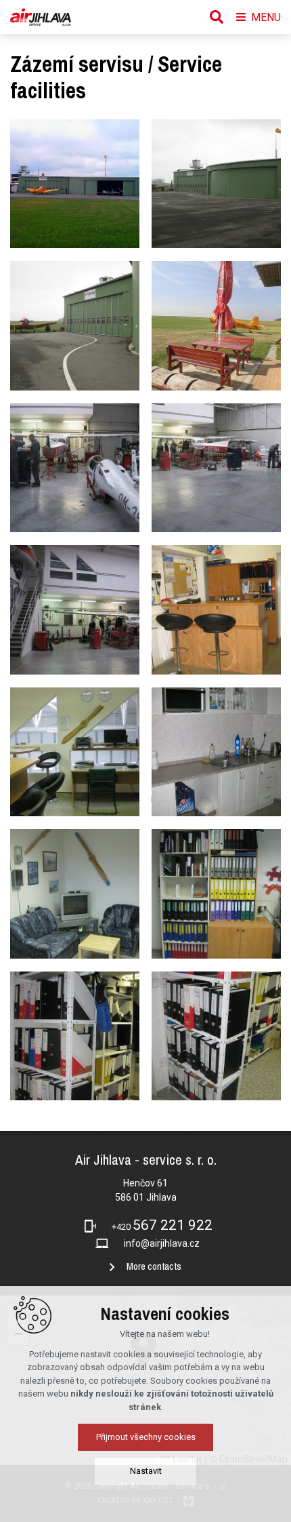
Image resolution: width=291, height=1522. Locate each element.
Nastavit (146, 1471)
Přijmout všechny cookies (146, 1437)
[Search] (216, 17)
